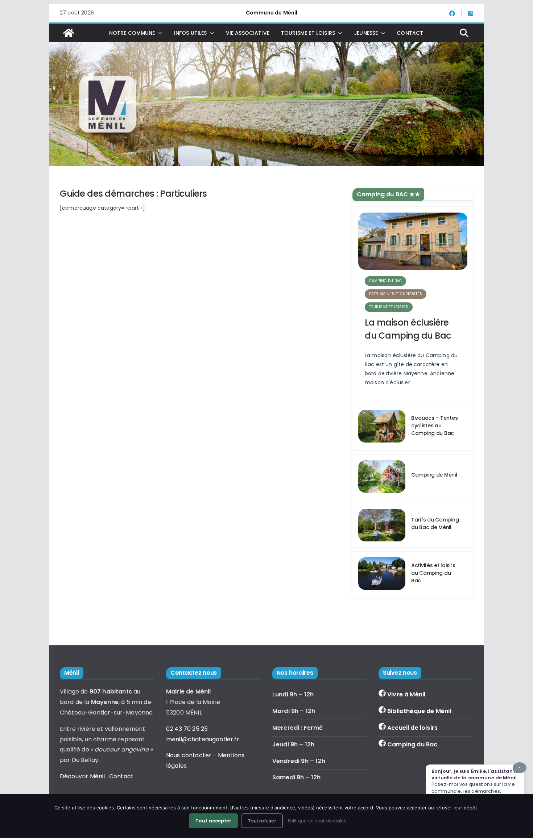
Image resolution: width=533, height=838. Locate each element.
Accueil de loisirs (412, 728)
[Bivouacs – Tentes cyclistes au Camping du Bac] (381, 427)
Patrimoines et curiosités (395, 294)
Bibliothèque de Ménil (419, 711)
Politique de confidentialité (317, 821)
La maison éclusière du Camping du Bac (408, 329)
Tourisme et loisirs (388, 307)
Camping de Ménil (434, 474)
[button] (158, 33)
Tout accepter (213, 820)
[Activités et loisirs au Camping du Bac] (381, 574)
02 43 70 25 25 (187, 729)
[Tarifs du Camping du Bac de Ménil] (381, 525)
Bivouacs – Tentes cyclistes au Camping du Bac (434, 425)
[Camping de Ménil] (381, 476)
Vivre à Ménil (406, 694)
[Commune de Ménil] (68, 33)
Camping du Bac (412, 744)
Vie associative (247, 33)
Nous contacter (188, 755)
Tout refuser (262, 820)
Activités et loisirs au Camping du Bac (433, 573)
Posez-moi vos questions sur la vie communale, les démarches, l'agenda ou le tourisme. (476, 783)
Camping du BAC (385, 281)
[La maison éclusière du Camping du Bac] (412, 241)
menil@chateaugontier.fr (202, 739)
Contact (410, 33)
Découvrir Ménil (82, 776)
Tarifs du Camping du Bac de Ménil (435, 523)
